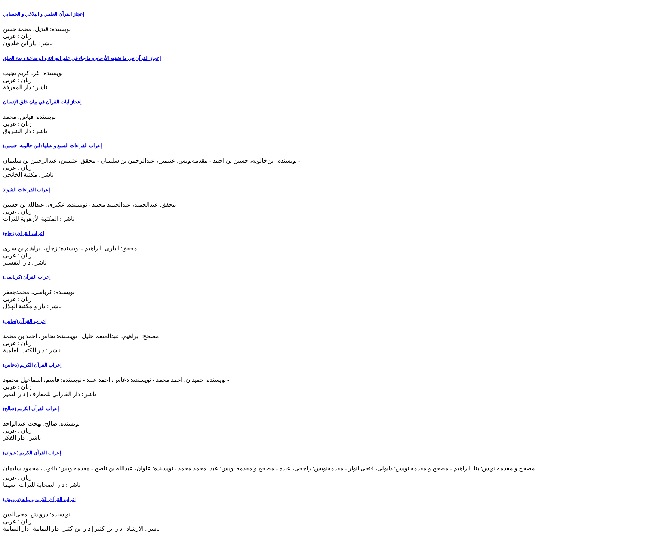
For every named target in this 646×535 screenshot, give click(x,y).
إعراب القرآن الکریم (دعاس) (32, 365)
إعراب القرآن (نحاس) (25, 321)
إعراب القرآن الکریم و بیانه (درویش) (40, 499)
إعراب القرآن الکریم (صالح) (31, 408)
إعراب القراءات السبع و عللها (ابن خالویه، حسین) (52, 145)
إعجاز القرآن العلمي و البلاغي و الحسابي (43, 14)
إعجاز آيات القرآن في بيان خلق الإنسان (42, 102)
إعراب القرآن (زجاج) (23, 233)
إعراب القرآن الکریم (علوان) (32, 452)
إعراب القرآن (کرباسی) (27, 277)
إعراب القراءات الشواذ (26, 189)
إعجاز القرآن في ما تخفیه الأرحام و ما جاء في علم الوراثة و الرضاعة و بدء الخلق (82, 58)
